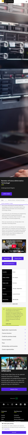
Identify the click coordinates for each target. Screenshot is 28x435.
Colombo (3, 417)
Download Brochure (9, 263)
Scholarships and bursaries (10, 346)
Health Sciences (17, 421)
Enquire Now (18, 258)
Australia (3, 415)
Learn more (15, 304)
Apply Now (7, 258)
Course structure (6, 333)
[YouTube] (16, 404)
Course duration (6, 340)
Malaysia (3, 421)
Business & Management (19, 419)
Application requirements (9, 330)
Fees (3, 343)
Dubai (2, 419)
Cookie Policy (7, 429)
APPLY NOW (6, 194)
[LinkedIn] (20, 404)
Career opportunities (8, 349)
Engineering (16, 415)
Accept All (14, 432)
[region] (14, 428)
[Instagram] (11, 404)
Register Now (14, 389)
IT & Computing (17, 417)
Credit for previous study (9, 336)
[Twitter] (7, 404)
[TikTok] (24, 404)
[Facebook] (3, 404)
